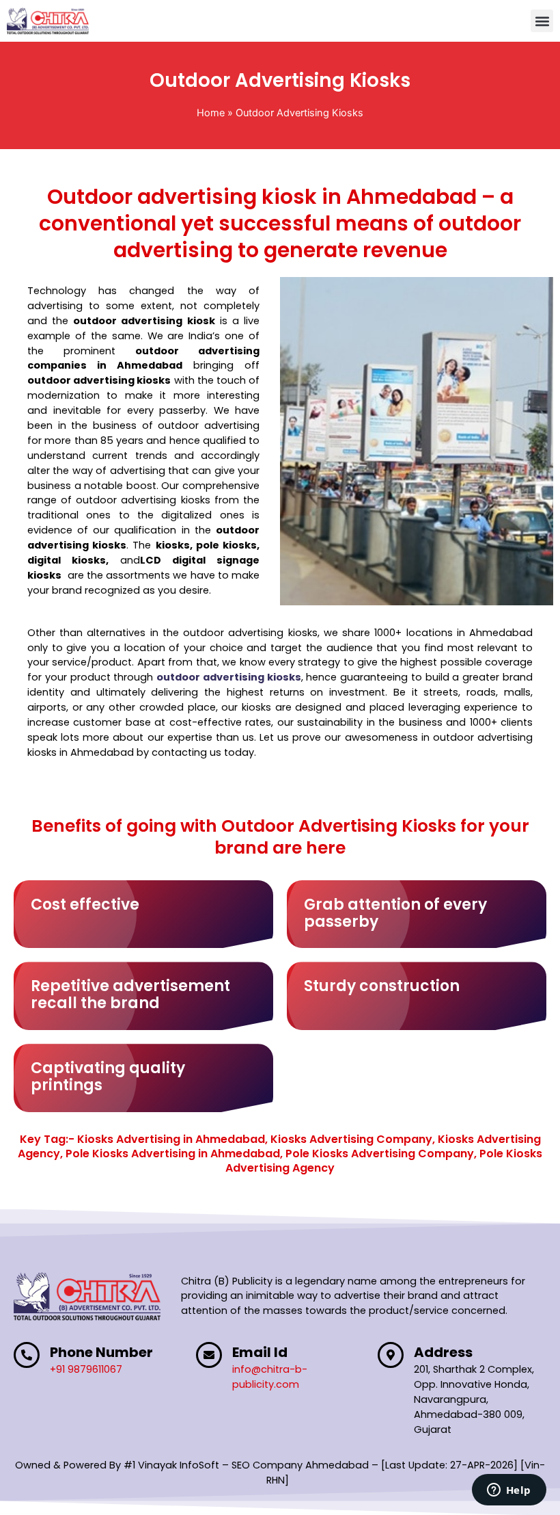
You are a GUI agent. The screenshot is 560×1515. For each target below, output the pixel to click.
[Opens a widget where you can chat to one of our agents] (508, 1491)
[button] (542, 21)
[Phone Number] (27, 1355)
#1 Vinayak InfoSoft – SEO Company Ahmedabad (246, 1465)
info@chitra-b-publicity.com (269, 1376)
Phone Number (101, 1352)
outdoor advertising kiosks (228, 677)
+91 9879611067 (86, 1369)
